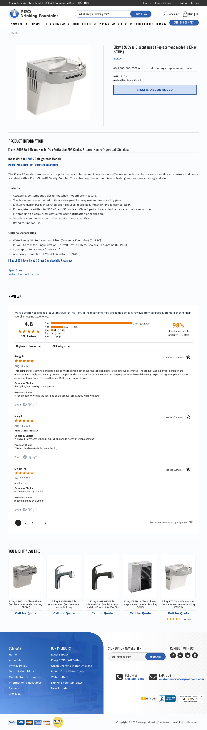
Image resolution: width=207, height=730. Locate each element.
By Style (37, 24)
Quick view (25, 575)
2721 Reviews (32, 336)
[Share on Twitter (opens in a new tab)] (30, 404)
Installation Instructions (24, 274)
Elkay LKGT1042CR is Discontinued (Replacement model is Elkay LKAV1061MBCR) (64, 604)
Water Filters (119, 24)
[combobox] (113, 14)
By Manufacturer (19, 24)
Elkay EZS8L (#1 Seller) (66, 660)
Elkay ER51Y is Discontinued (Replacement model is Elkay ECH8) (140, 604)
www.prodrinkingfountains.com (156, 722)
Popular (104, 24)
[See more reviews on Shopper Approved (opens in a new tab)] (35, 404)
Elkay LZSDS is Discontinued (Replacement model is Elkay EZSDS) (178, 604)
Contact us (182, 3)
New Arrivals (59, 688)
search (138, 14)
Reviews (195, 3)
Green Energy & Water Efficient (62, 24)
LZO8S (30, 158)
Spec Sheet (15, 270)
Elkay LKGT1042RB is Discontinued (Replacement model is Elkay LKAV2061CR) (102, 604)
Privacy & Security (163, 3)
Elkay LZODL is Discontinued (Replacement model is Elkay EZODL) (26, 604)
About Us (147, 3)
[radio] (103, 323)
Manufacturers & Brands (24, 677)
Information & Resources (25, 682)
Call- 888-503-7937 (184, 22)
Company (161, 24)
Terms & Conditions (22, 671)
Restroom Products (141, 24)
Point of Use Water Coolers (69, 671)
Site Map (15, 693)
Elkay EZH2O (59, 654)
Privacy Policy (18, 665)
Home (13, 654)
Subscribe (155, 657)
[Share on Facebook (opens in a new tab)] (25, 404)
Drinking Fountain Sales (67, 682)
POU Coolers (89, 24)
